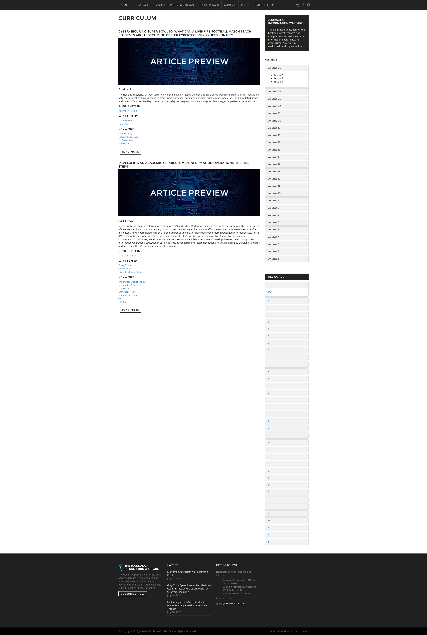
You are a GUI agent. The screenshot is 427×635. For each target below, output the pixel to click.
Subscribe (144, 5)
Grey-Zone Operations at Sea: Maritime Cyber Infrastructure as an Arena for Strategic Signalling (189, 588)
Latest (305, 631)
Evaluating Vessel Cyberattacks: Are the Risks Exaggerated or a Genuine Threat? (187, 605)
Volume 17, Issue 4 (127, 110)
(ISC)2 (121, 298)
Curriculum (123, 143)
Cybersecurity (125, 133)
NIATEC (122, 301)
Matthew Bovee (126, 120)
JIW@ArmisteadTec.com (232, 603)
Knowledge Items (127, 291)
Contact (230, 5)
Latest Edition (265, 5)
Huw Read (123, 123)
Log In (245, 5)
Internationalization (128, 295)
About (160, 5)
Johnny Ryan (124, 268)
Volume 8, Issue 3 (127, 255)
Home (272, 631)
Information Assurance (129, 285)
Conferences (209, 5)
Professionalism (126, 140)
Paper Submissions (182, 5)
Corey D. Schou (125, 265)
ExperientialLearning (128, 136)
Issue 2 (278, 78)
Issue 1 (278, 81)
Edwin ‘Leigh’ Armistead (130, 271)
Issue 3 (278, 75)
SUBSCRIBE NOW (132, 593)
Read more (130, 151)
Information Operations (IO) (132, 281)
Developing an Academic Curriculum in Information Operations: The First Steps (184, 164)
